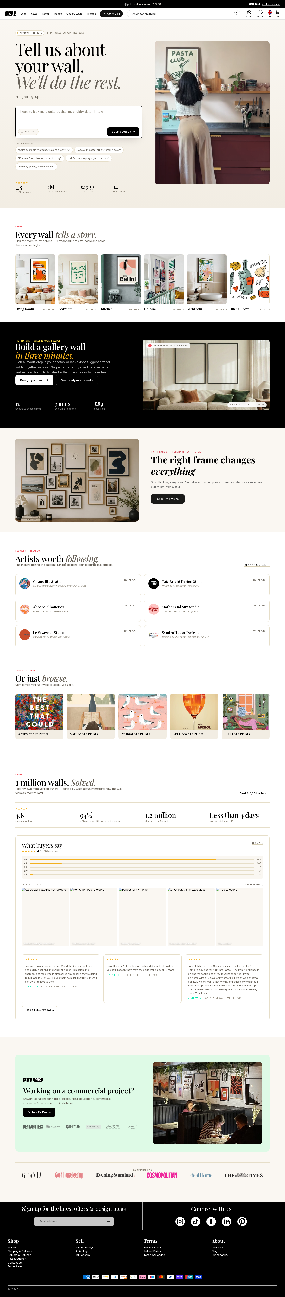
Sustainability (220, 1255)
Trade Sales (15, 1266)
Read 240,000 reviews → (255, 793)
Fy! (18, 1289)
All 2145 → (257, 843)
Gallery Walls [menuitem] (74, 13)
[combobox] (183, 13)
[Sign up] (108, 1221)
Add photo (30, 131)
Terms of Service (154, 1255)
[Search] (236, 14)
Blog (214, 1251)
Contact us (15, 1262)
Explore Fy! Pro (37, 1112)
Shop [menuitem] (24, 13)
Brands (12, 1247)
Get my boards (121, 131)
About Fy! (218, 1247)
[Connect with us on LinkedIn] (226, 1221)
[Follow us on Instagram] (180, 1221)
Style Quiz (113, 13)
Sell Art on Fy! (84, 1247)
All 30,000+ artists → (257, 565)
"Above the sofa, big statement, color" (99, 150)
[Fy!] (10, 13)
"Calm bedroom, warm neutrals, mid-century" (44, 150)
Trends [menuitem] (58, 13)
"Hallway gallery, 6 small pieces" (36, 166)
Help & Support (17, 1258)
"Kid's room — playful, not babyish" (89, 158)
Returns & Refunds (19, 1255)
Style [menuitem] (34, 13)
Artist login (82, 1251)
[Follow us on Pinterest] (242, 1221)
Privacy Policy (153, 1247)
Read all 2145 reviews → (39, 1010)
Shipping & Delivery (20, 1251)
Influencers (83, 1255)
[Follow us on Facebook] (211, 1221)
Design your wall (32, 380)
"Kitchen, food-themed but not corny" (39, 158)
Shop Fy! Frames (168, 498)
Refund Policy (152, 1251)
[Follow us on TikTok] (195, 1221)
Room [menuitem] (45, 13)
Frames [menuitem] (91, 13)
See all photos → (254, 884)
